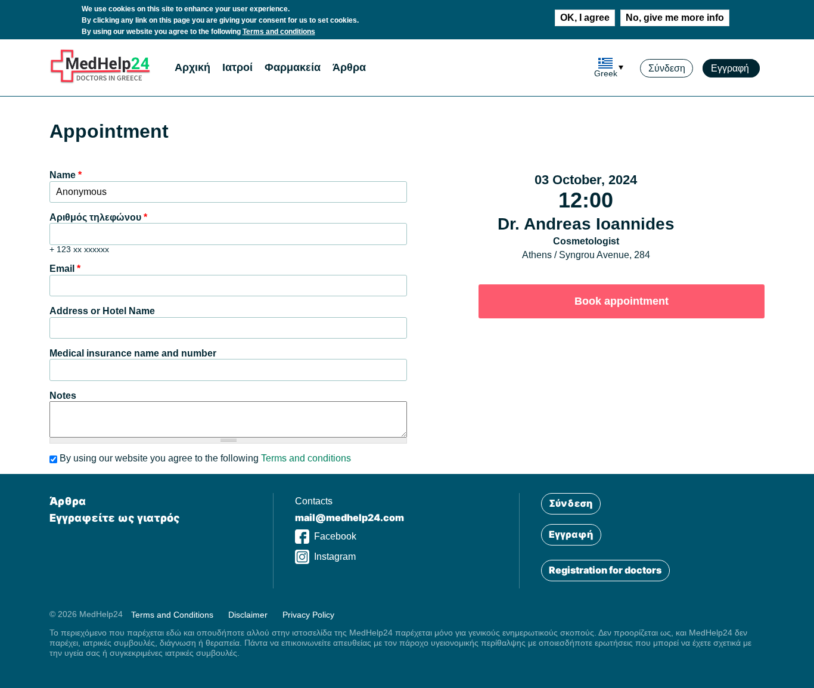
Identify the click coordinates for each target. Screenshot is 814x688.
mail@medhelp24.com (349, 517)
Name (65, 175)
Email (64, 269)
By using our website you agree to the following (205, 458)
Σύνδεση (666, 68)
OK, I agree (585, 18)
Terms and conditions (279, 31)
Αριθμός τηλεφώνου (98, 217)
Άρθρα (349, 67)
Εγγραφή (731, 68)
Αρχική (192, 67)
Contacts (314, 501)
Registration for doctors (605, 570)
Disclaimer (248, 614)
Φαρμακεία (293, 67)
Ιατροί (237, 67)
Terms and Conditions (172, 614)
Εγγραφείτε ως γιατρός (114, 518)
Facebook (335, 536)
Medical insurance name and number (132, 353)
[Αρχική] (100, 81)
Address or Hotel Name (102, 311)
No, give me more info (675, 18)
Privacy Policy (308, 614)
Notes (62, 396)
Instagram (335, 556)
